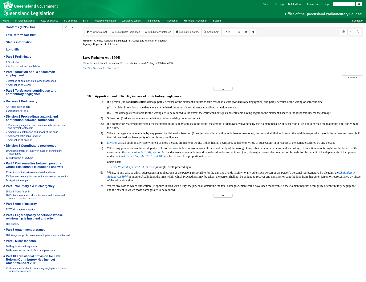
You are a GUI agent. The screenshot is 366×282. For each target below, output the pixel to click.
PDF (230, 31)
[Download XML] (239, 32)
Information (172, 20)
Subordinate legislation (127, 31)
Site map (279, 4)
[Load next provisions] (223, 196)
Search (217, 20)
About (266, 4)
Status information (19, 42)
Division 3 (98, 68)
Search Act (212, 31)
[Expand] (65, 27)
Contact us (313, 4)
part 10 (157, 156)
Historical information (195, 20)
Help (326, 4)
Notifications (153, 20)
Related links (295, 4)
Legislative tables (131, 20)
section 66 (159, 152)
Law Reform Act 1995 (21, 35)
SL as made (70, 20)
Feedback (357, 20)
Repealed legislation (105, 20)
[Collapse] (72, 27)
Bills (85, 20)
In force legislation (25, 20)
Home (6, 20)
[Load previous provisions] (223, 89)
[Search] (359, 4)
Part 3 (86, 68)
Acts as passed (49, 20)
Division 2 (113, 142)
